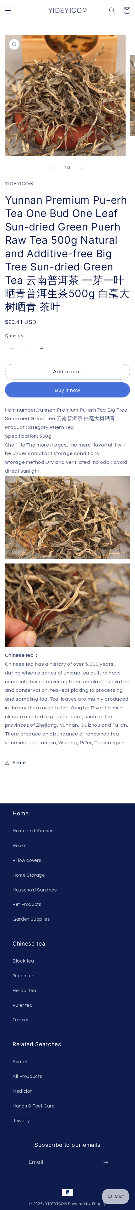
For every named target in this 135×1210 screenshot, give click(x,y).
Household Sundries (35, 890)
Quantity (14, 336)
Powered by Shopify (87, 1204)
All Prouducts (27, 1076)
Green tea (24, 976)
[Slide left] (53, 168)
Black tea (23, 961)
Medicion (23, 1091)
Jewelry (21, 1120)
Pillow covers (27, 860)
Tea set (21, 1020)
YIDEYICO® (56, 1204)
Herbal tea (24, 990)
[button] (8, 10)
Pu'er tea (23, 1005)
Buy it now (68, 390)
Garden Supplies (31, 919)
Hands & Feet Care (34, 1106)
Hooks (19, 845)
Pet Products (27, 904)
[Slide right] (82, 168)
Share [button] (19, 762)
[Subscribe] (105, 1162)
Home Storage (29, 875)
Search (21, 1061)
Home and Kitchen (33, 831)
